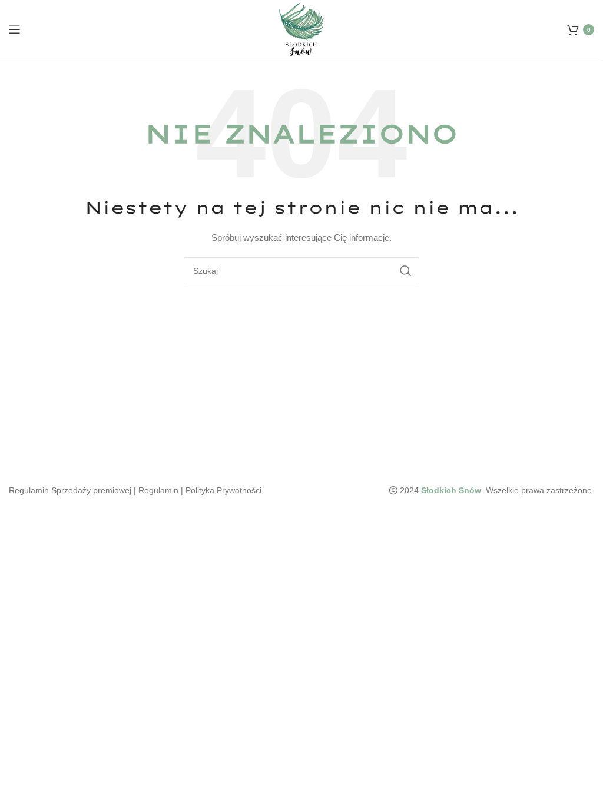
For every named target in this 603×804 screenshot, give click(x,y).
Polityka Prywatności (223, 490)
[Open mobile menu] (14, 29)
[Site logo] (301, 29)
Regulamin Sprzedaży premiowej (70, 490)
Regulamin (158, 490)
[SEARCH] (405, 270)
